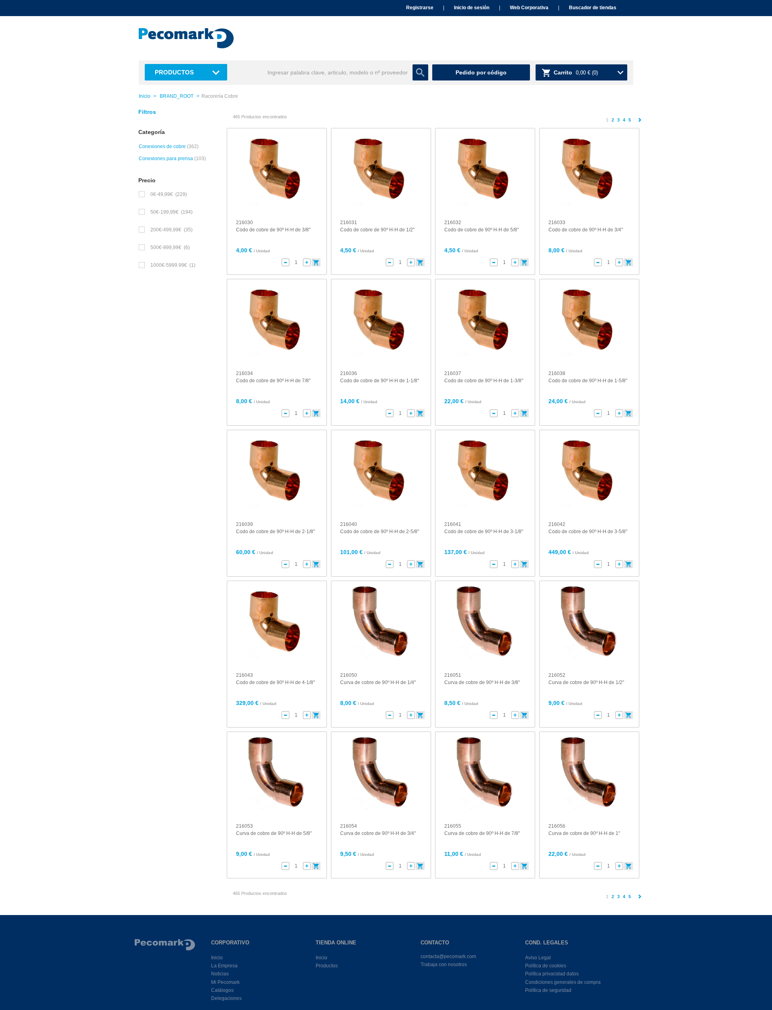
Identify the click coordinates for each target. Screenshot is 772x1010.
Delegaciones (226, 998)
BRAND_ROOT (176, 96)
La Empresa (224, 966)
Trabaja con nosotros (444, 964)
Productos (174, 72)
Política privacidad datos (552, 974)
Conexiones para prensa (166, 158)
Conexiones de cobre (162, 146)
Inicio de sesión (471, 7)
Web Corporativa (529, 7)
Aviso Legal (538, 958)
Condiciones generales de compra (563, 982)
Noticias (220, 974)
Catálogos (222, 990)
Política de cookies (545, 966)
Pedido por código (481, 72)
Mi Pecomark (225, 982)
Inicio (144, 96)
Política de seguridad (548, 990)
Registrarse (419, 7)
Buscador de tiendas (592, 7)
